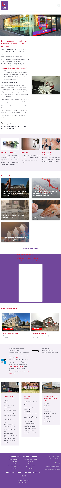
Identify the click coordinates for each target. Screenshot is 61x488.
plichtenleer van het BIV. (16, 366)
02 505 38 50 (25, 372)
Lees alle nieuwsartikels (30, 248)
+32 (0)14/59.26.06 (54, 457)
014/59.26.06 (14, 467)
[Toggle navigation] (58, 5)
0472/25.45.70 (30, 467)
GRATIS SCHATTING (8, 153)
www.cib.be (52, 354)
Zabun (55, 468)
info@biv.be (12, 373)
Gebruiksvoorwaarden (49, 469)
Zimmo (58, 468)
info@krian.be (7, 409)
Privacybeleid (57, 469)
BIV (17, 357)
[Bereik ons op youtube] (59, 462)
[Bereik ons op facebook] (53, 462)
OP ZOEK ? (25, 153)
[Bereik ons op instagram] (56, 462)
